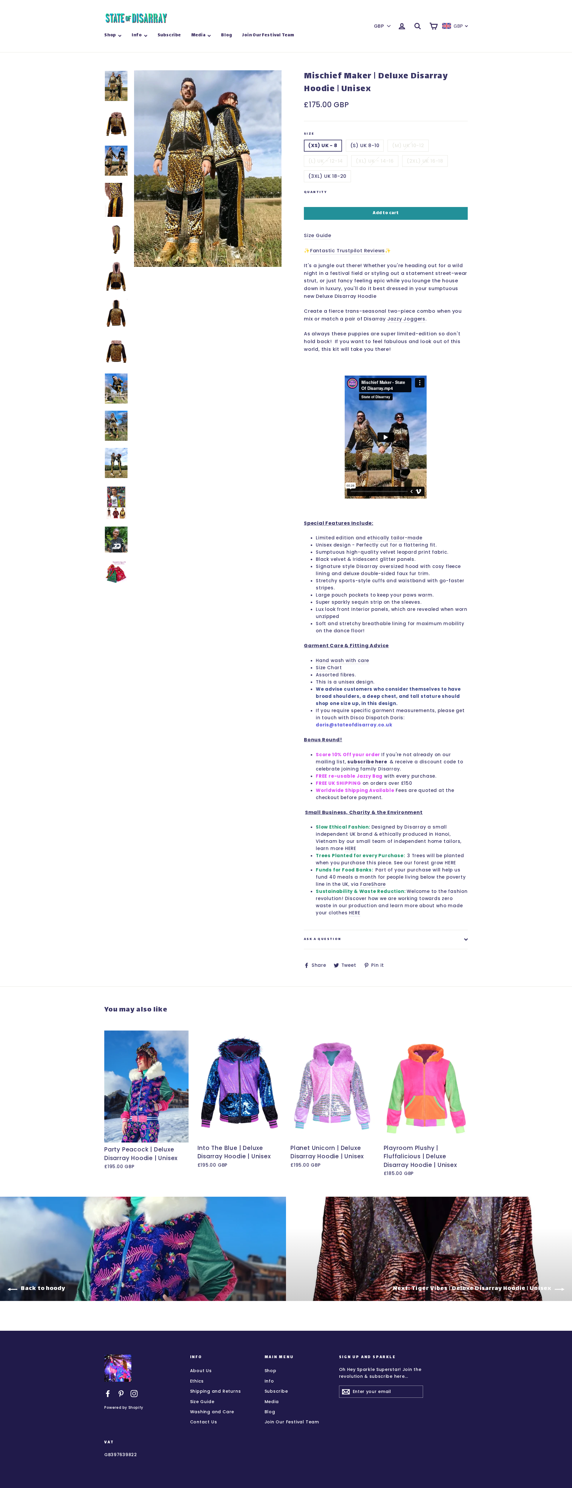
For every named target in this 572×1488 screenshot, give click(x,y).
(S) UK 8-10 (365, 145)
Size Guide (317, 235)
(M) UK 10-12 (408, 145)
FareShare (373, 884)
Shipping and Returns (215, 1391)
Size (309, 134)
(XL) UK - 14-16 (375, 161)
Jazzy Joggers (406, 318)
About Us (201, 1371)
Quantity (315, 192)
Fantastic (323, 250)
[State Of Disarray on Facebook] (107, 1393)
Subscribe (169, 35)
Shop (110, 35)
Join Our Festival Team (268, 35)
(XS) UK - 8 (323, 145)
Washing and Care (212, 1412)
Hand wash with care (342, 660)
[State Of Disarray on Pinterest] (121, 1393)
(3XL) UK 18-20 (327, 176)
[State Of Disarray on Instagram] (134, 1393)
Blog (226, 35)
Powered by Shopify (123, 1407)
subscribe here (367, 762)
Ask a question (322, 939)
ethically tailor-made (394, 538)
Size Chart (329, 667)
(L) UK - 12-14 (325, 161)
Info (137, 35)
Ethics (197, 1381)
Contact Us (203, 1422)
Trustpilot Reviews (361, 250)
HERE (350, 848)
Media (198, 35)
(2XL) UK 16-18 (425, 161)
